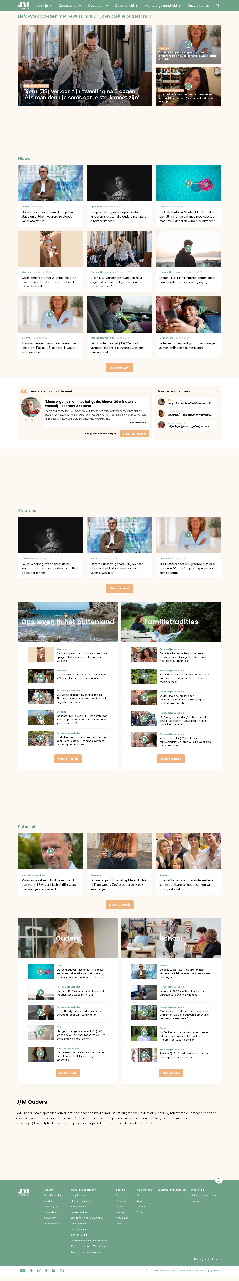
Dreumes (121, 1201)
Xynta (216, 1270)
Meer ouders (68, 1073)
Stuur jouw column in (134, 433)
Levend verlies (79, 1212)
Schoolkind (122, 1218)
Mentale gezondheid (161, 5)
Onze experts (198, 5)
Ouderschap (68, 5)
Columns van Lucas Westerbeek (89, 1246)
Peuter (119, 1206)
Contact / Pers (52, 1206)
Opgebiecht (77, 1195)
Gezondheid (124, 5)
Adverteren (50, 1218)
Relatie (141, 1206)
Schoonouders (79, 1235)
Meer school (171, 1073)
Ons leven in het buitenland (86, 1218)
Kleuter (120, 1212)
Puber (119, 1223)
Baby (119, 1195)
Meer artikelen (119, 367)
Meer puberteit (119, 904)
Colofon (48, 1201)
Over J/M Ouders (53, 1195)
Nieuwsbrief (50, 1212)
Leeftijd (42, 5)
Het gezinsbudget (81, 1201)
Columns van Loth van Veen (86, 1252)
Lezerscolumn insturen (171, 1190)
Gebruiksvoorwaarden (203, 1195)
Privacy (195, 1201)
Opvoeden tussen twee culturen (89, 1240)
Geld (139, 1195)
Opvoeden (96, 5)
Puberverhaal (78, 1223)
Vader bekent (78, 1206)
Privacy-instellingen (206, 1259)
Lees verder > (138, 422)
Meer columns (119, 588)
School (141, 1212)
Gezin (140, 1201)
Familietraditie (79, 1229)
